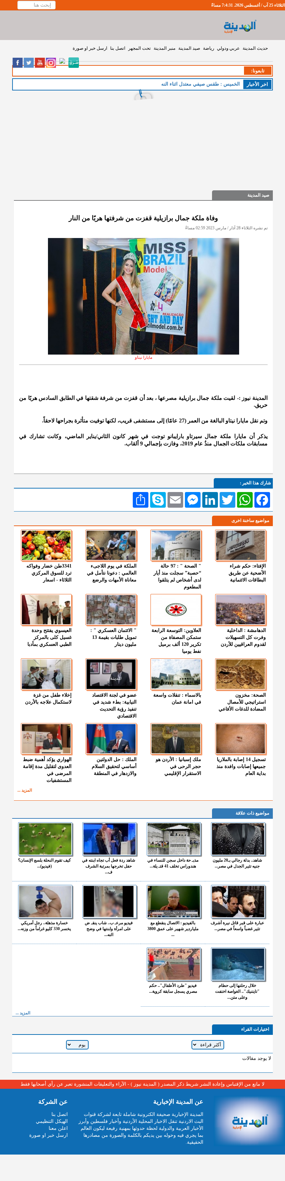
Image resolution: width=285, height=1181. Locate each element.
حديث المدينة (255, 48)
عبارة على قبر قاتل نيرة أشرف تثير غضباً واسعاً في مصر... (237, 925)
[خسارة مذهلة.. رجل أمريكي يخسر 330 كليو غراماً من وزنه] (45, 901)
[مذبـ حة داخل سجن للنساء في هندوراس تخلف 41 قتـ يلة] (173, 839)
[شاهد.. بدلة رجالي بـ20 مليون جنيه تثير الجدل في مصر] (238, 839)
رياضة (208, 48)
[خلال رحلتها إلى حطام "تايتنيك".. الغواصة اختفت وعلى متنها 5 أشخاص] (238, 964)
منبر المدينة (165, 48)
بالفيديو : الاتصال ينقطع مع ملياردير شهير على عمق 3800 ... (172, 928)
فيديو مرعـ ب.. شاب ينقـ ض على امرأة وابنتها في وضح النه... (109, 928)
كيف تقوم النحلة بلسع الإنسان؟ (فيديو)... (44, 863)
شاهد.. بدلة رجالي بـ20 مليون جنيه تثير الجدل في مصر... (237, 863)
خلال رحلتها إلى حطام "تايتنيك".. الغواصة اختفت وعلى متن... (237, 991)
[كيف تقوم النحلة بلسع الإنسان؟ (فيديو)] (45, 839)
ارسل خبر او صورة (90, 48)
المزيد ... (24, 790)
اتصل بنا (117, 48)
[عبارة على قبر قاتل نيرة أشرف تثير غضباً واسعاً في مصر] (238, 901)
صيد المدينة (189, 48)
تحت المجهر (139, 48)
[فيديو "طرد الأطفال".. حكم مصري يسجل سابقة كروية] (173, 964)
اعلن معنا (58, 1128)
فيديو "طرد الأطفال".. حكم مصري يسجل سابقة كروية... (173, 988)
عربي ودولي (228, 48)
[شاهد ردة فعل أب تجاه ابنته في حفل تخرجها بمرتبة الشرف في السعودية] (109, 839)
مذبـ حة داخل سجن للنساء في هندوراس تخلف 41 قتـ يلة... (172, 863)
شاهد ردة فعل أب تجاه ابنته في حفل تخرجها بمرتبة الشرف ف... (108, 866)
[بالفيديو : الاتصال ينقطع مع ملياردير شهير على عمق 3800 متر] (173, 901)
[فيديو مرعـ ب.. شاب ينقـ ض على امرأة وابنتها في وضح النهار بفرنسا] (109, 901)
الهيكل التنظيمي (52, 1121)
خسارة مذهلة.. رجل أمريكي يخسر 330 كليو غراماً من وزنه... (44, 925)
